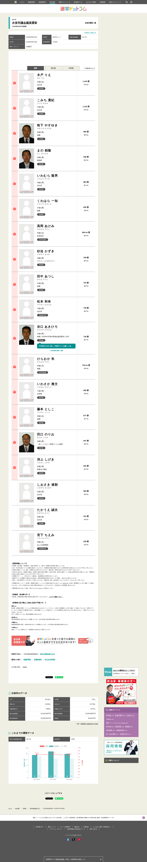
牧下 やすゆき (47, 126)
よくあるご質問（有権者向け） (102, 827)
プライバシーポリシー (56, 829)
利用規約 (86, 827)
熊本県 (24, 808)
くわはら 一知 (47, 202)
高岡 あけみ (46, 227)
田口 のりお (46, 435)
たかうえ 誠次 (47, 511)
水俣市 (25, 667)
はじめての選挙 (91, 2)
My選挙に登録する (90, 33)
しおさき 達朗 (47, 486)
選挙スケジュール (64, 2)
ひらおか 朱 (46, 360)
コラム (22, 2)
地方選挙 (52, 2)
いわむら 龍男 (47, 177)
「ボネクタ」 (65, 583)
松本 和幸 (44, 303)
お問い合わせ (93, 829)
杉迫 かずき (46, 252)
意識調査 (102, 2)
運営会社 (77, 827)
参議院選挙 (42, 2)
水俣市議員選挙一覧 (35, 808)
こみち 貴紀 (46, 101)
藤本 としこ (46, 410)
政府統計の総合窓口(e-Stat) (89, 724)
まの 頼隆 (44, 151)
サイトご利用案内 (65, 827)
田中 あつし (46, 277)
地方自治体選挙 (50, 659)
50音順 (71, 68)
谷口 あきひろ (47, 328)
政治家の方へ (40, 827)
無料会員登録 (60, 859)
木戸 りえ (44, 76)
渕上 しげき (46, 460)
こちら (40, 588)
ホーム (10, 808)
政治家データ (78, 2)
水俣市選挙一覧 (90, 23)
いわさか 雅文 (47, 385)
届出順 (53, 68)
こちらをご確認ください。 (56, 597)
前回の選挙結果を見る (47, 654)
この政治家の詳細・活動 (56, 350)
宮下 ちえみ (46, 536)
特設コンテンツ (114, 2)
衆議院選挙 (31, 2)
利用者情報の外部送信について (76, 829)
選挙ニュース (52, 827)
